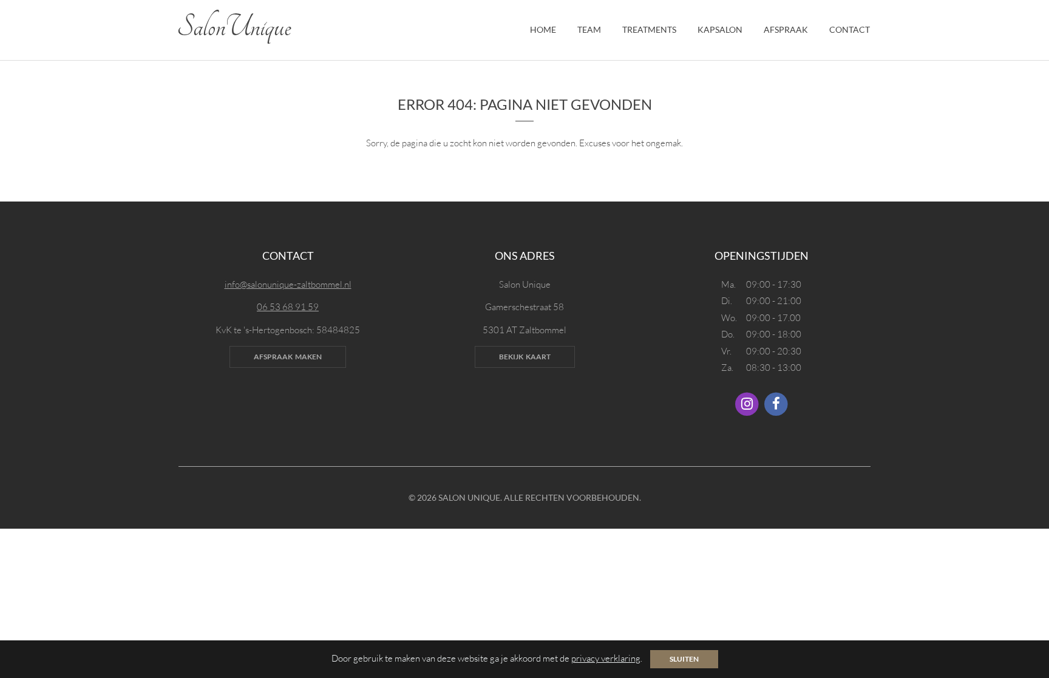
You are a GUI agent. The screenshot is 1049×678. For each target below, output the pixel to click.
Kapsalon (720, 29)
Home (543, 29)
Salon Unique (234, 27)
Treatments (649, 29)
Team (589, 29)
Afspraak (786, 29)
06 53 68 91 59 (288, 307)
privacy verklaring (605, 658)
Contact (849, 29)
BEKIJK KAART (525, 356)
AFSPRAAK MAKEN (288, 356)
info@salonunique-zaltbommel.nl (288, 284)
